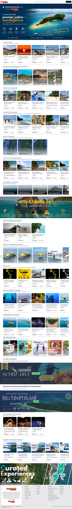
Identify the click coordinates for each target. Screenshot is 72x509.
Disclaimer (69, 506)
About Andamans (51, 492)
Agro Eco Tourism (28, 495)
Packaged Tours (28, 491)
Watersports (27, 489)
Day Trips (26, 497)
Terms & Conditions (55, 506)
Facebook (62, 488)
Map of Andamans (51, 489)
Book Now (36, 401)
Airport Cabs (27, 498)
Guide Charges (27, 492)
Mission (38, 492)
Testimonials (39, 494)
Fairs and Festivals (51, 500)
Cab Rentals (27, 488)
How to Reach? (50, 494)
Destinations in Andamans (52, 488)
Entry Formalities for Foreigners (53, 497)
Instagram (61, 491)
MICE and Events (28, 494)
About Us (38, 488)
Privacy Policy (61, 506)
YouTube (61, 494)
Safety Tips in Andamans (52, 495)
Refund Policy (65, 506)
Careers (38, 489)
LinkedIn (61, 492)
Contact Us (38, 491)
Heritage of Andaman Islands (53, 498)
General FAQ (50, 491)
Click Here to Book (36, 373)
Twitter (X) (62, 489)
